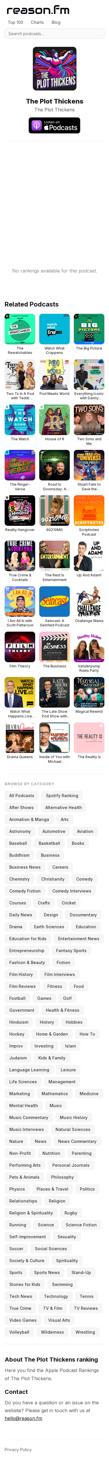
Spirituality (67, 1260)
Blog (55, 22)
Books (78, 843)
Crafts (44, 902)
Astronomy (20, 831)
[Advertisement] (54, 195)
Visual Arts (59, 1320)
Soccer (16, 1248)
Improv (16, 1045)
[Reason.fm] (38, 10)
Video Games (23, 1320)
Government (21, 1010)
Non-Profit (20, 1153)
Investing (44, 1045)
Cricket (69, 902)
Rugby (71, 1212)
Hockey (16, 1034)
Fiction (63, 962)
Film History (21, 974)
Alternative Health (63, 807)
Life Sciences (23, 1081)
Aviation (85, 831)
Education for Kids (28, 938)
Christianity (53, 879)
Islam (70, 1045)
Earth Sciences (49, 926)
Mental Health (23, 1105)
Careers (60, 867)
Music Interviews (26, 1129)
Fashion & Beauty (27, 962)
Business (50, 855)
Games (44, 998)
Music (56, 1105)
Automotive (53, 831)
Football (17, 998)
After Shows (21, 807)
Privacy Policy (18, 1449)
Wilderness (52, 1332)
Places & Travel (52, 1189)
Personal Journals (71, 1165)
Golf (67, 998)
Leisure (68, 1069)
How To (87, 1034)
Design (51, 914)
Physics (17, 1189)
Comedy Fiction (25, 890)
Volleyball (19, 1332)
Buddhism (19, 855)
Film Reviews (22, 986)
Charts (37, 22)
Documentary (83, 914)
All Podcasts (21, 795)
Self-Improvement (27, 1236)
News (41, 1141)
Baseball (18, 843)
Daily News (20, 914)
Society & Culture (26, 1260)
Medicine (89, 1093)
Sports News (47, 1272)
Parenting (82, 1153)
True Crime (20, 1308)
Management (62, 1081)
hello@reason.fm (23, 1418)
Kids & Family (51, 1057)
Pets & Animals (24, 1177)
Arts (65, 819)
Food (79, 986)
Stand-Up (81, 1272)
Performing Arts (25, 1165)
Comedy (84, 879)
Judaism (18, 1057)
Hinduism (18, 1022)
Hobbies (74, 1022)
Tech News (20, 1296)
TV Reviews (86, 1308)
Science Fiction (81, 1224)
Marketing (19, 1093)
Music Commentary (28, 1117)
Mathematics (55, 1093)
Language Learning (29, 1069)
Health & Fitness (62, 1010)
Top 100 (15, 22)
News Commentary (77, 1141)
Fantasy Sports (71, 950)
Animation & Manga (29, 819)
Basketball (49, 843)
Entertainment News (78, 938)
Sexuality (67, 1236)
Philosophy (62, 1177)
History (47, 1022)
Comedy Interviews (71, 890)
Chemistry (19, 879)
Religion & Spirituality (31, 1212)
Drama (15, 926)
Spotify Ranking (62, 795)
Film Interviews (59, 974)
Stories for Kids (24, 1284)
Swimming (62, 1284)
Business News (25, 867)
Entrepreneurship (26, 950)
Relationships (23, 1200)
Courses (17, 902)
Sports (15, 1272)
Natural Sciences (73, 1129)
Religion (57, 1200)
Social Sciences (51, 1248)
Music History (73, 1117)
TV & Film (52, 1308)
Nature (16, 1141)
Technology (56, 1296)
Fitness (54, 986)
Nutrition (51, 1153)
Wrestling (85, 1332)
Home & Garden (52, 1034)
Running (17, 1224)
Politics (87, 1189)
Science (46, 1224)
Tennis (87, 1296)
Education (86, 926)
